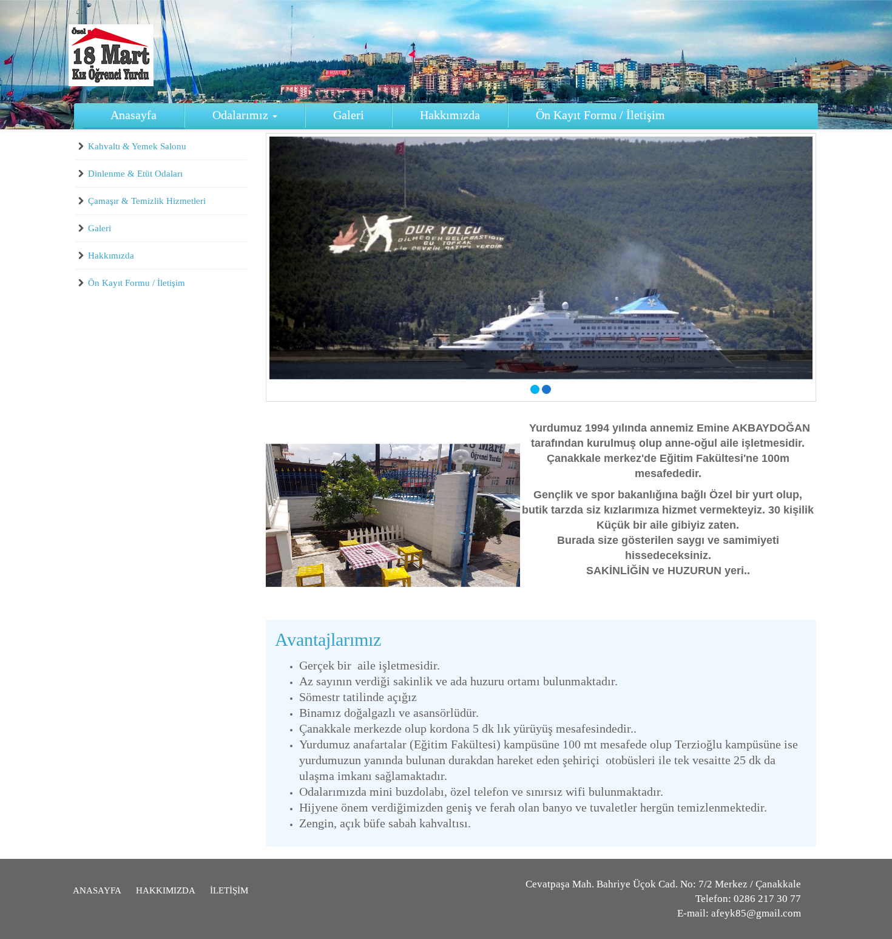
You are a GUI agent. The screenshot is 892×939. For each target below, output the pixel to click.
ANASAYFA (97, 890)
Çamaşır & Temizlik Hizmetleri (147, 201)
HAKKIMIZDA (165, 890)
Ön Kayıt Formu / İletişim (600, 115)
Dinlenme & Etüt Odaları (135, 173)
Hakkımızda (450, 115)
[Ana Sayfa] (111, 55)
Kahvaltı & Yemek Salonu (137, 146)
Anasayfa (133, 115)
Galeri (348, 115)
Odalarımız (241, 115)
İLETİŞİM (229, 890)
